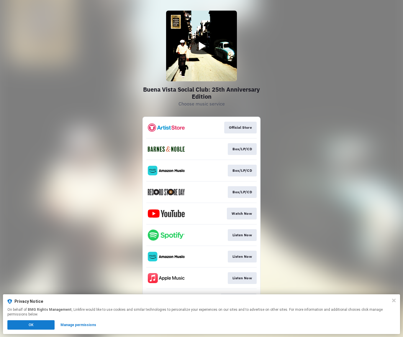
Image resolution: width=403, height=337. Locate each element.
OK (31, 325)
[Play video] (201, 46)
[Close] (394, 300)
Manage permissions (78, 325)
